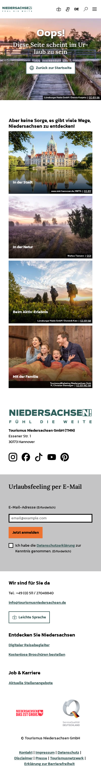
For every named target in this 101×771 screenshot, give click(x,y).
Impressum (45, 752)
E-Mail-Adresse (32, 507)
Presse (41, 758)
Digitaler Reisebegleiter (29, 645)
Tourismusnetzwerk (67, 758)
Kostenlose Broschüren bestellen (37, 654)
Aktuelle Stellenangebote (31, 683)
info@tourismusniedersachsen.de (37, 602)
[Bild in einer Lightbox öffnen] (50, 416)
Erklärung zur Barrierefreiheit (49, 764)
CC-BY (87, 191)
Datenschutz (68, 752)
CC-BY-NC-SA (83, 386)
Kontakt (26, 752)
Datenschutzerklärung (56, 545)
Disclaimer (23, 758)
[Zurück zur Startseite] (17, 9)
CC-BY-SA (94, 98)
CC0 (89, 256)
